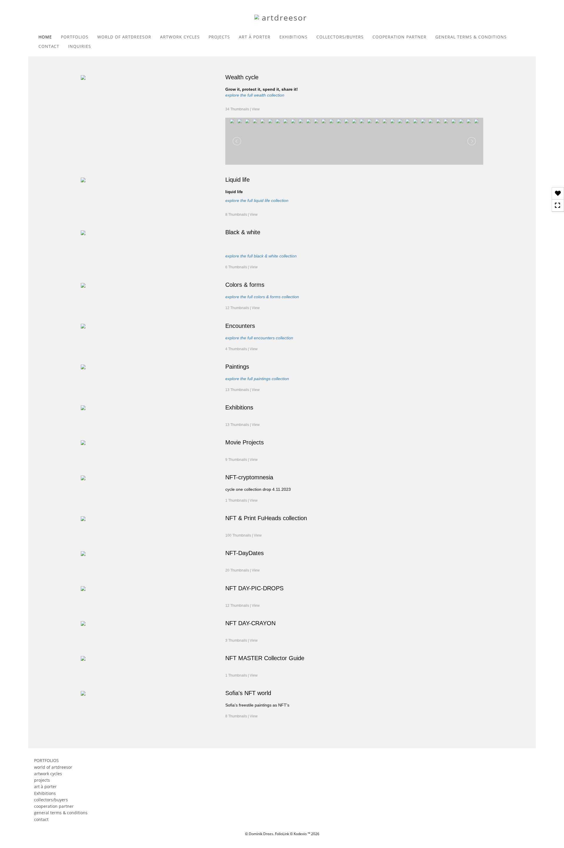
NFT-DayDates (244, 553)
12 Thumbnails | (242, 308)
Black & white (242, 232)
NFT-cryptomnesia (249, 477)
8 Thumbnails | (241, 215)
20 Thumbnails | (242, 570)
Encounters (240, 326)
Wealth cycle (241, 77)
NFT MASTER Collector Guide (264, 658)
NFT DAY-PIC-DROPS (254, 588)
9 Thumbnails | (241, 460)
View (256, 109)
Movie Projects (244, 442)
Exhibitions (239, 407)
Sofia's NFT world (248, 693)
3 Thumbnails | (241, 640)
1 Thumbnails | (241, 500)
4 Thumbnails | (241, 349)
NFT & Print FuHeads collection (266, 518)
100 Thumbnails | (243, 535)
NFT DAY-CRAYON (250, 623)
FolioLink (282, 833)
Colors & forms (244, 284)
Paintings (237, 366)
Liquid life (237, 179)
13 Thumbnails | (242, 390)
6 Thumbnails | (241, 267)
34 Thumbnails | (242, 109)
